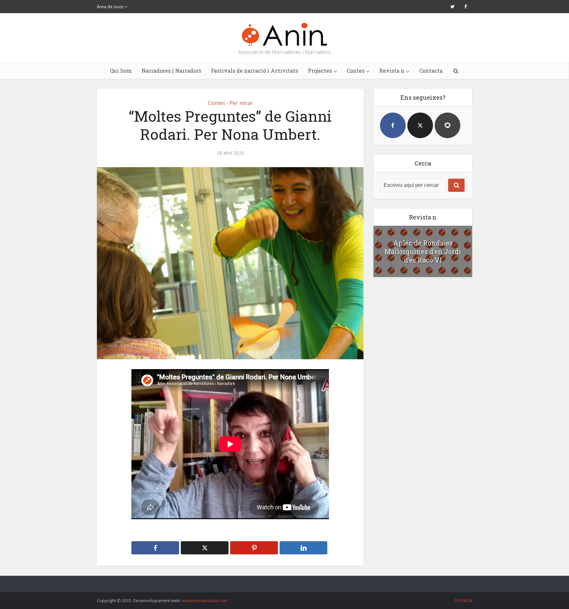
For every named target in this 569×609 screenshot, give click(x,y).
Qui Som (121, 70)
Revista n (391, 70)
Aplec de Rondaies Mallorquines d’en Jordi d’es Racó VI (423, 251)
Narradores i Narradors (171, 70)
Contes (356, 70)
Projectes (320, 70)
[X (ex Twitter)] (420, 125)
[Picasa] (447, 125)
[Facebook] (393, 125)
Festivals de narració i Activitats (254, 70)
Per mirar (241, 103)
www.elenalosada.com (204, 600)
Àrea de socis (110, 7)
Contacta (431, 70)
